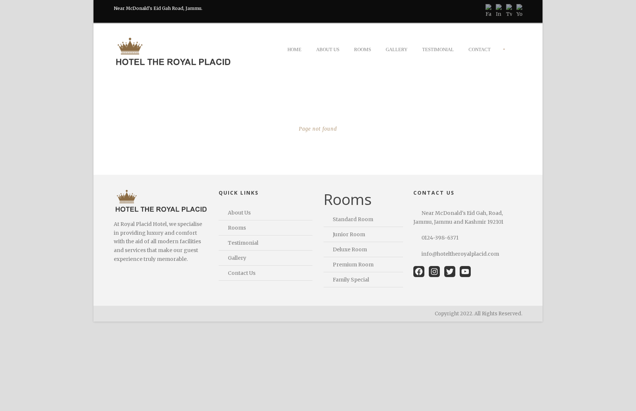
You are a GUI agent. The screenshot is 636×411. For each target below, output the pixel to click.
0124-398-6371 (440, 237)
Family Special (351, 279)
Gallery (396, 49)
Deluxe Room (350, 249)
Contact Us (241, 273)
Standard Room (353, 219)
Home (294, 49)
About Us (327, 49)
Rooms (362, 49)
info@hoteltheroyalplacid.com (460, 254)
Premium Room (353, 264)
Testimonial (438, 49)
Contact (480, 49)
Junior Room (349, 234)
